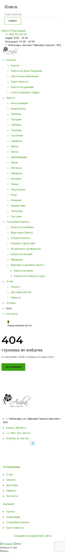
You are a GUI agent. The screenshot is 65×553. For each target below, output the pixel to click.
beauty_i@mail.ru (16, 427)
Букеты (10, 511)
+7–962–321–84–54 (18, 433)
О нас (9, 474)
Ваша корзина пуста (19, 325)
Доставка (12, 485)
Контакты (12, 496)
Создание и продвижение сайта (32, 536)
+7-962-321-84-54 (16, 34)
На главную (13, 367)
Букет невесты (15, 527)
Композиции (13, 517)
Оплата (10, 480)
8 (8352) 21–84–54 (17, 438)
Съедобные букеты (17, 522)
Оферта (11, 490)
